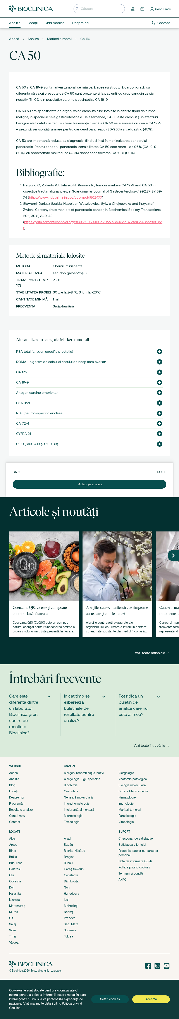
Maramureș (17, 906)
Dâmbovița (71, 881)
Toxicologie (71, 822)
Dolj (11, 887)
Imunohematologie (77, 803)
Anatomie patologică (133, 779)
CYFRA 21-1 (24, 434)
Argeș (13, 844)
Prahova (69, 918)
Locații (13, 791)
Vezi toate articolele (150, 653)
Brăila (13, 857)
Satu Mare (71, 924)
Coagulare (71, 791)
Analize (33, 39)
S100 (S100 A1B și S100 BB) (37, 444)
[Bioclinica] (31, 8)
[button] (158, 351)
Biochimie (70, 785)
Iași (66, 899)
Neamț (68, 912)
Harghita (15, 893)
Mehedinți (70, 906)
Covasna (15, 881)
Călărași (15, 869)
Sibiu (12, 930)
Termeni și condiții (131, 873)
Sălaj (12, 924)
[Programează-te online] (143, 8)
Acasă (14, 39)
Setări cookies (110, 999)
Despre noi (16, 797)
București (15, 863)
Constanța (71, 875)
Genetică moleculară (78, 797)
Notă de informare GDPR (135, 861)
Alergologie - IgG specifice (82, 779)
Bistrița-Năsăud (74, 850)
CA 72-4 (22, 423)
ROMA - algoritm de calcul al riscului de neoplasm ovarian (61, 362)
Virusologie (126, 822)
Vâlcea (14, 942)
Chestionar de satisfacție (136, 838)
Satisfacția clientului (132, 844)
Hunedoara (71, 893)
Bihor (12, 850)
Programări (16, 803)
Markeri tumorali (59, 39)
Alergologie (126, 773)
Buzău (68, 863)
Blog (12, 785)
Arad (67, 838)
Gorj (67, 887)
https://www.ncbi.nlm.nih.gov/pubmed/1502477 (65, 198)
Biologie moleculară (132, 785)
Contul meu (17, 816)
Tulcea (68, 936)
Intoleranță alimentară (79, 809)
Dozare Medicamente (133, 791)
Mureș (13, 912)
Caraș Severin (74, 869)
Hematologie (127, 797)
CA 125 (21, 372)
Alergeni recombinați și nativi (84, 773)
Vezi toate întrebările (149, 746)
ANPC (122, 879)
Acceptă (151, 999)
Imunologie (126, 803)
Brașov (69, 857)
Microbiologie (73, 816)
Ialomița (14, 899)
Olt (11, 918)
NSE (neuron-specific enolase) (40, 413)
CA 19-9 (22, 382)
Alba (12, 838)
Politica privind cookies (134, 867)
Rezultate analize (21, 809)
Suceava (70, 930)
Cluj (11, 875)
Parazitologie (127, 816)
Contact (163, 23)
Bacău (68, 844)
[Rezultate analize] (133, 8)
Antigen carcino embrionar (37, 393)
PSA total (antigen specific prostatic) (44, 352)
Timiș (12, 936)
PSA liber (23, 403)
